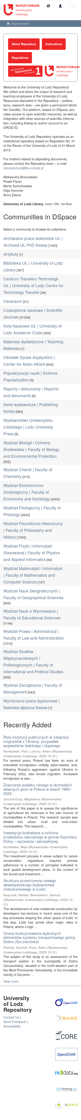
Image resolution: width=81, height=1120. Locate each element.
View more (10, 981)
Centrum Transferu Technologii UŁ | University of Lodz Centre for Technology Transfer (33, 285)
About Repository (24, 44)
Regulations (20, 57)
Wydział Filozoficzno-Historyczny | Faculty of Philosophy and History (33, 530)
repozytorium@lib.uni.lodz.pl (23, 168)
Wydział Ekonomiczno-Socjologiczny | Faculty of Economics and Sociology (26, 492)
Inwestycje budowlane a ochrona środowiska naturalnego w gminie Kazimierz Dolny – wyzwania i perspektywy (40, 837)
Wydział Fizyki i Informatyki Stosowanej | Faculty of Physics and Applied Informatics (31, 552)
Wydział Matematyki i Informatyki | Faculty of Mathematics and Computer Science (33, 575)
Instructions (53, 44)
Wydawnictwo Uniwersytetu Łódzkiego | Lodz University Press (28, 426)
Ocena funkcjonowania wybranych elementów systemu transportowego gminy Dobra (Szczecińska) (39, 937)
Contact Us (11, 1017)
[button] (48, 5)
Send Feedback (14, 1021)
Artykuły (10, 254)
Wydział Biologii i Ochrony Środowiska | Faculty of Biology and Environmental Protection (31, 449)
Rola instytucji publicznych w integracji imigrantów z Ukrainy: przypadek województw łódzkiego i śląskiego (36, 741)
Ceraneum (12, 301)
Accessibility (11, 1026)
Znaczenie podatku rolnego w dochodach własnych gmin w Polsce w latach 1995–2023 (37, 789)
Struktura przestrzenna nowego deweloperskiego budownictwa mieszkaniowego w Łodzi (29, 884)
